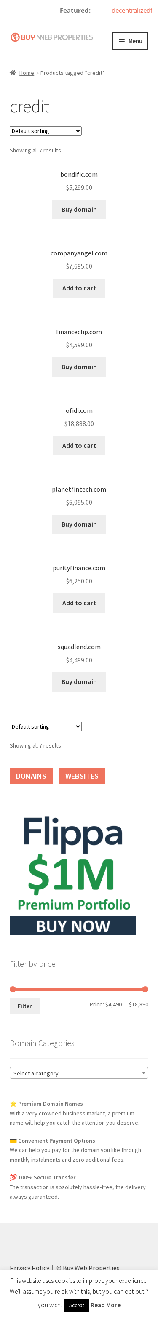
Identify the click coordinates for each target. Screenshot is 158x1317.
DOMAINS (31, 776)
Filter (25, 1006)
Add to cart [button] (79, 288)
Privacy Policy (29, 1268)
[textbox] (79, 1073)
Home (26, 73)
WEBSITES (82, 776)
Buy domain (79, 209)
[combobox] (79, 1073)
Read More (106, 1305)
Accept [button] (76, 1305)
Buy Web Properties (91, 1268)
